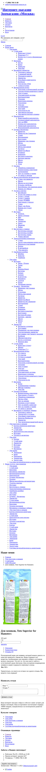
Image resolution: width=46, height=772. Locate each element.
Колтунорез (22, 139)
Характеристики (11, 650)
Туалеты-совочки (20, 191)
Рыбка (20, 227)
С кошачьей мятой (24, 74)
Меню (3, 42)
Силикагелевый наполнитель (28, 120)
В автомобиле (23, 248)
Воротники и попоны (26, 374)
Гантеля (21, 280)
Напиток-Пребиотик (25, 418)
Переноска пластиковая (26, 244)
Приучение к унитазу (26, 202)
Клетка (20, 246)
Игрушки (17, 212)
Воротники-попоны (25, 101)
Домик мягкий (23, 236)
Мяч (19, 217)
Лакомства (22, 78)
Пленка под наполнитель (27, 124)
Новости (8, 21)
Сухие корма (18, 343)
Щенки (20, 347)
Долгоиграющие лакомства (28, 332)
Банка (20, 65)
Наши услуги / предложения (15, 464)
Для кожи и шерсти (25, 72)
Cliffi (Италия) (10, 563)
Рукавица (21, 152)
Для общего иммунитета (27, 80)
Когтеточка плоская (25, 231)
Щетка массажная (24, 147)
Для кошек (13, 49)
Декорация (18, 452)
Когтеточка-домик (24, 235)
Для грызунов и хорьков (18, 424)
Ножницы (21, 154)
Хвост (20, 223)
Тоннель (21, 214)
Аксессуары (18, 460)
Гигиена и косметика (21, 435)
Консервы (17, 61)
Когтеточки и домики (22, 229)
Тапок (20, 265)
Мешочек (21, 225)
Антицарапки (23, 172)
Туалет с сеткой (23, 196)
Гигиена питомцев (20, 391)
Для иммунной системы (27, 95)
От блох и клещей (24, 357)
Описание (9, 648)
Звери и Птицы (23, 215)
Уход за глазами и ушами (27, 173)
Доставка (8, 23)
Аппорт (21, 275)
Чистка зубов (23, 399)
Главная (8, 19)
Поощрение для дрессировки (28, 330)
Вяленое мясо (23, 342)
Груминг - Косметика (21, 286)
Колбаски (21, 82)
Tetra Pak (21, 389)
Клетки (16, 439)
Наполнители (19, 116)
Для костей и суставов (26, 414)
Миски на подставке (25, 183)
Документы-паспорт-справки (28, 114)
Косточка (21, 271)
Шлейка (21, 254)
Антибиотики (23, 107)
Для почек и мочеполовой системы (31, 89)
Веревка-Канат (23, 269)
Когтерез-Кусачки (24, 315)
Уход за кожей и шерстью (27, 405)
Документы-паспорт (25, 112)
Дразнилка (22, 221)
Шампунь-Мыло (24, 150)
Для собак (13, 259)
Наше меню (9, 47)
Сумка (20, 240)
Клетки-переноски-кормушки (24, 426)
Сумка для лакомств (25, 179)
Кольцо (20, 273)
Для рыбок (13, 451)
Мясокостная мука (24, 338)
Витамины (18, 449)
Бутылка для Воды (25, 185)
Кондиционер (23, 137)
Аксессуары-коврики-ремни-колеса (31, 242)
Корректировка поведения (27, 170)
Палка (20, 282)
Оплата (7, 24)
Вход (7, 32)
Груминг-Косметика (21, 129)
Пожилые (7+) (23, 55)
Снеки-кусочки (23, 86)
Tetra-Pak (21, 68)
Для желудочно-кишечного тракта (30, 91)
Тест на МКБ (22, 122)
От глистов (22, 355)
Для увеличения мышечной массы (30, 422)
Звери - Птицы (23, 263)
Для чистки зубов (24, 84)
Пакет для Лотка (24, 206)
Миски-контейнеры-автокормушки (26, 177)
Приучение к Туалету (26, 395)
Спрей (20, 135)
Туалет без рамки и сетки (27, 194)
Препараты (18, 456)
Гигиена (17, 166)
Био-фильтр (22, 193)
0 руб (3, 36)
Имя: (5, 686)
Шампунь (21, 131)
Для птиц (12, 437)
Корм (16, 454)
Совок (20, 204)
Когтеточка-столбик (25, 233)
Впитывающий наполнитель (28, 128)
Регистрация (9, 30)
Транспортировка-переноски (24, 238)
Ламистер (21, 66)
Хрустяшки (22, 328)
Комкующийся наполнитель (28, 118)
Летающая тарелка (24, 284)
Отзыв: (6, 688)
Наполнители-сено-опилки (23, 431)
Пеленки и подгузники (26, 403)
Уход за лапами (23, 401)
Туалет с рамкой (24, 198)
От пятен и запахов (25, 175)
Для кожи (21, 99)
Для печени (22, 103)
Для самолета (23, 250)
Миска (20, 181)
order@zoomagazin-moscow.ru (15, 4)
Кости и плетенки (24, 340)
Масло (20, 160)
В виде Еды (22, 277)
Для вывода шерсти (25, 76)
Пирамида (21, 279)
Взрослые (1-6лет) (24, 53)
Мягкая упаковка (24, 387)
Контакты (8, 26)
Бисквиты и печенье (25, 326)
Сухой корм (18, 51)
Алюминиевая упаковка (27, 386)
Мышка (21, 219)
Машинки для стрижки (26, 141)
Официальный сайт (30, 766)
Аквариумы (18, 458)
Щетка (20, 143)
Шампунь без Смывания (27, 133)
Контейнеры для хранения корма (30, 187)
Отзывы (9, 652)
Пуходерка (22, 145)
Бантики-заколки (24, 158)
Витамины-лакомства (21, 70)
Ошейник (21, 258)
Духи (20, 164)
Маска (20, 162)
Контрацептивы (24, 97)
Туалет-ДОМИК (24, 200)
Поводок (21, 256)
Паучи (20, 63)
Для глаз (21, 105)
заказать (4, 644)
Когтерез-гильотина (25, 156)
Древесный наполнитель (27, 126)
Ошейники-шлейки (21, 252)
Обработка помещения (26, 168)
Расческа (21, 149)
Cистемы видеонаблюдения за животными (25, 462)
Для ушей (21, 108)
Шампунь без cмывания (26, 301)
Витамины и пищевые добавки (25, 410)
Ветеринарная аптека (21, 87)
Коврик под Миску (25, 189)
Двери (20, 210)
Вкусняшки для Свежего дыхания (30, 334)
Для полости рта (24, 110)
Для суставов (23, 93)
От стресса (22, 353)
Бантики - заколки (24, 317)
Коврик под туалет (25, 208)
